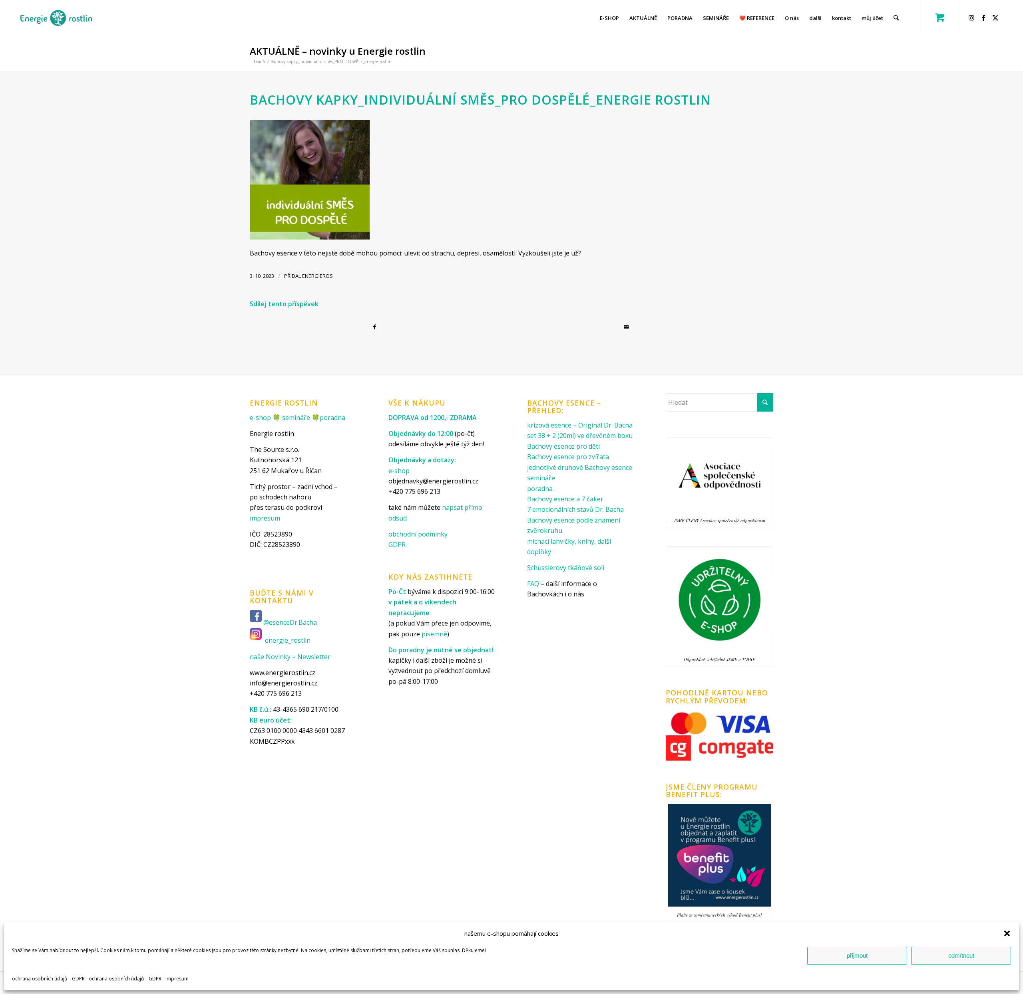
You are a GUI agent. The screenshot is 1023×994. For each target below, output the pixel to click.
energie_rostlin (287, 640)
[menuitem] (609, 18)
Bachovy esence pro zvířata (568, 456)
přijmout (857, 955)
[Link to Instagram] (973, 18)
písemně (434, 634)
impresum (177, 978)
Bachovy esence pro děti (563, 446)
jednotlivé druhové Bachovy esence (579, 467)
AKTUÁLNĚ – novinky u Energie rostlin (338, 50)
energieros (317, 275)
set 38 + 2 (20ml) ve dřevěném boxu (580, 435)
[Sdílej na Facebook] (376, 327)
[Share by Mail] (627, 327)
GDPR (397, 544)
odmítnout (961, 955)
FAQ (533, 583)
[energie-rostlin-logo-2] (56, 18)
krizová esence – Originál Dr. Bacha (580, 425)
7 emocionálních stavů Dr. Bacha (575, 509)
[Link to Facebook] (985, 18)
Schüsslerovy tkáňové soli (565, 567)
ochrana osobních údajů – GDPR (48, 978)
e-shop (260, 417)
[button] (1007, 933)
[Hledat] (896, 18)
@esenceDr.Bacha (290, 622)
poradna (332, 417)
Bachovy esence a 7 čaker (565, 499)
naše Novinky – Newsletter (290, 656)
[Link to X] (997, 18)
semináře (296, 417)
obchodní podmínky (418, 534)
